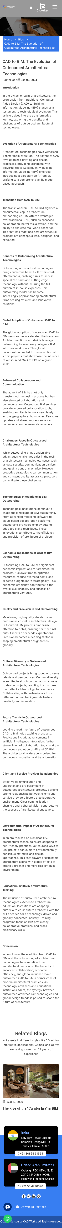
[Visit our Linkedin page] (34, 1196)
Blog (21, 39)
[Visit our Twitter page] (29, 1196)
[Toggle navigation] (54, 7)
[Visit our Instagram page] (39, 1196)
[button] (4, 1124)
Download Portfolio (33, 1206)
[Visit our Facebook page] (24, 1196)
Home (8, 39)
